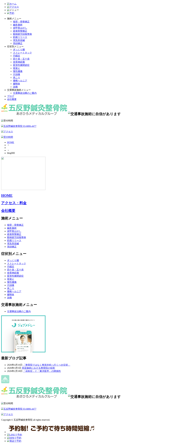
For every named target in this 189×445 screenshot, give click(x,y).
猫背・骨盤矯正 (21, 21)
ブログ (10, 96)
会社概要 (12, 99)
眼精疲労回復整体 (22, 34)
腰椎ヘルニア (20, 80)
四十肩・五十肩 (21, 59)
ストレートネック (22, 52)
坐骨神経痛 (19, 62)
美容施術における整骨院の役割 (38, 368)
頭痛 (15, 87)
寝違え (16, 68)
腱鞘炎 (16, 83)
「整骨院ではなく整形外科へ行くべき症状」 (46, 365)
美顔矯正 (17, 43)
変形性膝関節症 (21, 65)
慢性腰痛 (17, 71)
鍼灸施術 (17, 24)
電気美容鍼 (19, 40)
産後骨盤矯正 (20, 31)
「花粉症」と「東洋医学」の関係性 (42, 371)
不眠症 (16, 56)
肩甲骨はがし (20, 28)
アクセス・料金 (14, 203)
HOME (10, 142)
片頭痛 (16, 74)
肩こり (16, 77)
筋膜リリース (20, 37)
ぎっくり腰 (19, 49)
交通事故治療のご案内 (25, 93)
